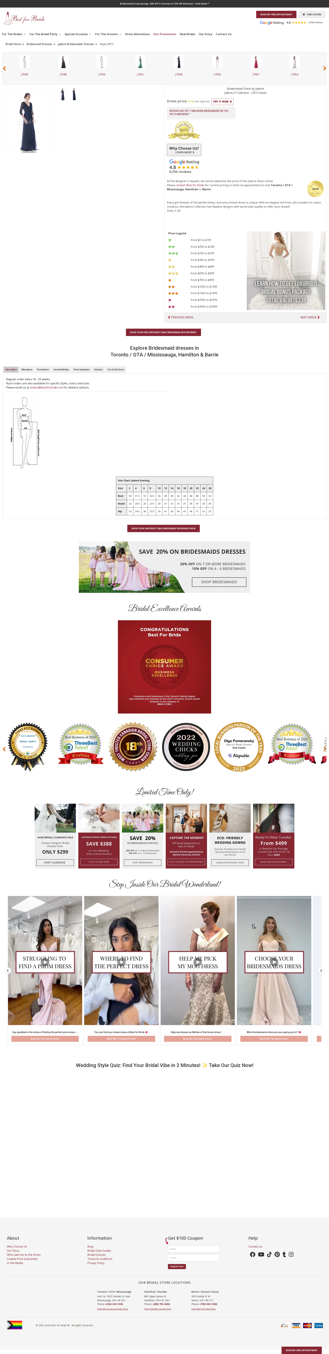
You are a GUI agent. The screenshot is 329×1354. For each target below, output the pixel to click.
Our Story (205, 34)
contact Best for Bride (190, 185)
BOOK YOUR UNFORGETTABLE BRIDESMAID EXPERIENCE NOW (164, 528)
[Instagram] (291, 1260)
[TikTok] (269, 1260)
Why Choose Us (17, 1251)
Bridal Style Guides (99, 1255)
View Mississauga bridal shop (112, 1313)
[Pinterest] (277, 1260)
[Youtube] (261, 1260)
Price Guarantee (82, 369)
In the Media (15, 1267)
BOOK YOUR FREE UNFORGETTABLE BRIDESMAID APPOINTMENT (163, 332)
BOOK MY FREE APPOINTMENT (276, 14)
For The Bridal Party (43, 34)
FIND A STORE (313, 14)
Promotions (43, 369)
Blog (90, 1251)
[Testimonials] (294, 22)
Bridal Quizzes (96, 1259)
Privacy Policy (96, 1267)
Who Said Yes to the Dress (24, 1259)
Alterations (26, 369)
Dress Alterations (137, 34)
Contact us (255, 1251)
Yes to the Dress (115, 369)
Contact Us (224, 34)
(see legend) (201, 101)
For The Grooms (107, 34)
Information (11, 369)
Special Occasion (77, 34)
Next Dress (308, 317)
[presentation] (4, 68)
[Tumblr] (284, 1260)
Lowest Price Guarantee (22, 1263)
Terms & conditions (99, 1263)
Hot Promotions (164, 34)
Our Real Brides (61, 369)
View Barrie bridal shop (203, 1313)
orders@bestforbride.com (46, 387)
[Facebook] (252, 1260)
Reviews (98, 369)
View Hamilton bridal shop (157, 1313)
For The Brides (12, 34)
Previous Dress (182, 317)
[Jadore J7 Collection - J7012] (63, 93)
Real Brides (187, 34)
